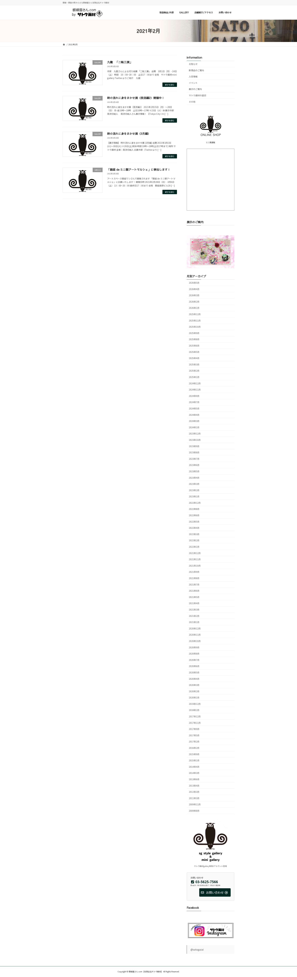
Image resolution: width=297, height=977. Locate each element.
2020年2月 (194, 691)
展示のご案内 (195, 89)
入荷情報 (193, 76)
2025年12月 (195, 314)
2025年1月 (194, 377)
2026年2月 (194, 301)
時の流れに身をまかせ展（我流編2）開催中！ (135, 98)
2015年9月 (194, 754)
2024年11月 (195, 389)
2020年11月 (195, 634)
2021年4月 (194, 603)
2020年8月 (194, 653)
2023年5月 (194, 471)
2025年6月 (194, 345)
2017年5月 (194, 735)
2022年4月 (194, 528)
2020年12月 (195, 628)
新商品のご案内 (196, 70)
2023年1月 (194, 496)
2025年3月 (194, 364)
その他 (192, 101)
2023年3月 (194, 483)
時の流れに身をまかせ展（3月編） (129, 133)
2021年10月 (195, 565)
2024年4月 (194, 414)
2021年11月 (195, 559)
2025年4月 (194, 358)
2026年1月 (194, 308)
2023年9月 (194, 446)
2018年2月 (194, 710)
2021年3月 (194, 609)
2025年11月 (195, 320)
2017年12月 (195, 716)
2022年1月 (194, 546)
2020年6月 (194, 666)
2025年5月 (194, 351)
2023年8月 (194, 452)
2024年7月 (194, 402)
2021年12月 (195, 553)
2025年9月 (194, 333)
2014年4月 (194, 766)
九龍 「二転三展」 (119, 62)
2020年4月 (194, 678)
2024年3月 (194, 421)
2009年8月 (194, 810)
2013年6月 (194, 779)
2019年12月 (195, 703)
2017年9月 (194, 729)
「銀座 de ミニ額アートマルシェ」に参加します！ (138, 169)
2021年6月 (194, 590)
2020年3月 (194, 685)
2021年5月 (194, 597)
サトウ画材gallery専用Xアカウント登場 (210, 866)
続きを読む (169, 84)
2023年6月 (194, 465)
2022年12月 (195, 502)
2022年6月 (194, 515)
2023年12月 (195, 433)
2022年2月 (194, 540)
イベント (193, 82)
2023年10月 (195, 439)
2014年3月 (194, 773)
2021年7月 (194, 584)
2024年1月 (194, 427)
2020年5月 (194, 672)
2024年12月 (195, 383)
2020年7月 (194, 659)
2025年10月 (195, 326)
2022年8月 (194, 509)
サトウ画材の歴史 (197, 95)
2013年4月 (194, 785)
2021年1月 (194, 622)
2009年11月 (195, 804)
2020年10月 (195, 641)
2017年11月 (195, 722)
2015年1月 (194, 760)
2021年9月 (194, 572)
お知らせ (193, 63)
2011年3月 (194, 798)
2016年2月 (194, 747)
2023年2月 (194, 490)
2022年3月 (194, 534)
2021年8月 (194, 578)
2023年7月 (194, 458)
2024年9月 (194, 395)
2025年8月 (194, 339)
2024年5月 (194, 408)
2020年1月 (194, 697)
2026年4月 (194, 289)
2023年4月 (194, 477)
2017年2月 (194, 741)
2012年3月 (194, 792)
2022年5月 (194, 521)
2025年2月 (194, 370)
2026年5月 (194, 282)
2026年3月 (194, 295)
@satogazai (197, 949)
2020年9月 (194, 647)
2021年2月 (194, 615)
